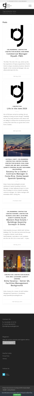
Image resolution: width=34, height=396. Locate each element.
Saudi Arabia (25, 51)
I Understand (17, 394)
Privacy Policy (6, 356)
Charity (14, 159)
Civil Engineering (12, 49)
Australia (9, 159)
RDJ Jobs (19, 167)
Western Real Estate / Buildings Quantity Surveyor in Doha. (17, 222)
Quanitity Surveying (10, 167)
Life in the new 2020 (17, 108)
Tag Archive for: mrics (9, 11)
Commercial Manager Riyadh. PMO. (17, 55)
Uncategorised (17, 169)
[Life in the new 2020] (17, 93)
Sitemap (5, 358)
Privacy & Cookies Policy (26, 392)
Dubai (27, 163)
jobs (11, 165)
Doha (22, 163)
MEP (15, 165)
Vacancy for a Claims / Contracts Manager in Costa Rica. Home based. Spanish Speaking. (17, 174)
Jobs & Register (8, 343)
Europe (8, 165)
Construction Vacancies (12, 51)
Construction (22, 49)
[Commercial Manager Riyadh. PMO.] (17, 36)
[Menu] (29, 5)
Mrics (18, 165)
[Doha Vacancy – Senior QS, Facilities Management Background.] (17, 261)
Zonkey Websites (11, 389)
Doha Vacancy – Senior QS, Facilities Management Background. (17, 283)
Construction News (21, 161)
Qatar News (24, 165)
